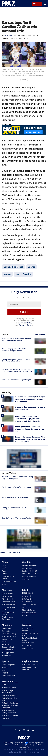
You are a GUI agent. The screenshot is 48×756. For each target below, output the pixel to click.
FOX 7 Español (7, 599)
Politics (4, 574)
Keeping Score (27, 568)
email (33, 730)
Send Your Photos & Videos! (30, 639)
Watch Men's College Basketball (10, 707)
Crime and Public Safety (8, 577)
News (5, 562)
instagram (24, 730)
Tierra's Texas (7, 596)
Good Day (27, 562)
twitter (19, 730)
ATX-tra (25, 615)
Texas (4, 571)
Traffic (4, 568)
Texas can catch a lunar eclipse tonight (16, 380)
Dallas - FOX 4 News (30, 664)
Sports (31, 266)
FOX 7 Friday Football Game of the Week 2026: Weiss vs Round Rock (16, 360)
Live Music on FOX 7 (30, 574)
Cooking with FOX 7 (29, 571)
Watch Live (37, 4)
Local (4, 565)
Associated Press (19, 35)
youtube (28, 730)
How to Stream (7, 593)
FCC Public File (7, 650)
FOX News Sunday (9, 581)
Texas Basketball (8, 676)
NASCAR (5, 673)
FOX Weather (27, 645)
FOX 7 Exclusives (27, 591)
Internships (6, 644)
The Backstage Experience (7, 618)
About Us (7, 625)
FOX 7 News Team (9, 636)
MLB (3, 670)
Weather (26, 625)
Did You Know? (28, 648)
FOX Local (7, 590)
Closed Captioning (8, 647)
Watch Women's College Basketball (9, 711)
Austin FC (5, 667)
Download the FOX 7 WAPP (30, 634)
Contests (25, 579)
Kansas (7, 274)
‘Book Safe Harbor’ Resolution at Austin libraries (16, 519)
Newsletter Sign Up (9, 634)
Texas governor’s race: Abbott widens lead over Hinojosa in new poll (30, 429)
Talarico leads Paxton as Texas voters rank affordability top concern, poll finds (17, 370)
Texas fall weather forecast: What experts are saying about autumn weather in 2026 (30, 439)
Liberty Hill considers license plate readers (14, 509)
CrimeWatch (26, 596)
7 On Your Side (27, 599)
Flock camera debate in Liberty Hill (15, 497)
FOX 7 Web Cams (28, 643)
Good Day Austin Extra (8, 608)
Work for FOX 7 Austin (8, 640)
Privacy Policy (26, 323)
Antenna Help (7, 655)
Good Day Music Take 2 (8, 613)
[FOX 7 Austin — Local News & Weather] (8, 3)
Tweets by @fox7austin (10, 552)
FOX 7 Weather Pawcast (28, 629)
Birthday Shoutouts (29, 565)
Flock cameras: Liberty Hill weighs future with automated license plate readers (30, 399)
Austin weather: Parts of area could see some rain (16, 488)
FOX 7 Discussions (29, 613)
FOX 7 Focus (27, 602)
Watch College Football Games (8, 691)
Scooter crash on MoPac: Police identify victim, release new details (16, 339)
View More (40, 334)
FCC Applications (8, 652)
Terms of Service (25, 325)
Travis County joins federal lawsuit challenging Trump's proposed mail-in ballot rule (27, 418)
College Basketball (32, 35)
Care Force (26, 607)
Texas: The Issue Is (29, 604)
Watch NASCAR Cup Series (9, 699)
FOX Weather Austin (9, 604)
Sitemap (5, 584)
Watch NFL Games (9, 688)
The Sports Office (8, 602)
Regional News (30, 661)
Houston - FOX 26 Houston (29, 668)
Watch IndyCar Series (10, 703)
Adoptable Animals (29, 576)
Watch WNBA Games (10, 715)
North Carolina (23, 274)
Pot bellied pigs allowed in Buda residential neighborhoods (14, 350)
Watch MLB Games (9, 695)
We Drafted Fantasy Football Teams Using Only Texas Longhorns (17, 478)
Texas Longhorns (8, 664)
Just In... (6, 334)
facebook (15, 730)
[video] (40, 479)
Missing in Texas (28, 610)
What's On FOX (7, 628)
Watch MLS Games (9, 718)
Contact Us (6, 631)
